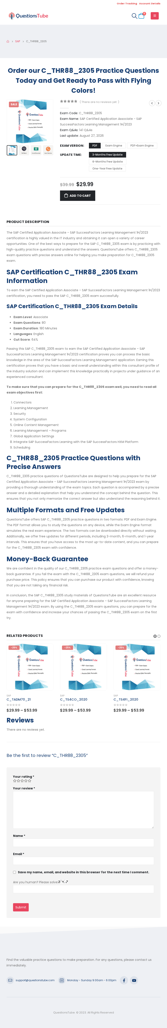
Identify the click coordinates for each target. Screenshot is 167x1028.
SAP (9, 695)
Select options (46, 651)
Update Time (70, 155)
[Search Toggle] (134, 16)
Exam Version (71, 145)
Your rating (23, 776)
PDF (94, 145)
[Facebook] (124, 980)
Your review (24, 788)
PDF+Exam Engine (142, 145)
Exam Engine (113, 145)
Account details (149, 3)
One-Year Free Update (107, 168)
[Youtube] (134, 980)
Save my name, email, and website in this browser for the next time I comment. (83, 872)
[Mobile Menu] (155, 16)
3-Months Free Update (107, 154)
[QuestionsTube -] (28, 16)
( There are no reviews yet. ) (99, 102)
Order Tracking (127, 3)
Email (18, 854)
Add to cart (80, 196)
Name (19, 836)
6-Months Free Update (107, 161)
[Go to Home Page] (8, 41)
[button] (12, 121)
